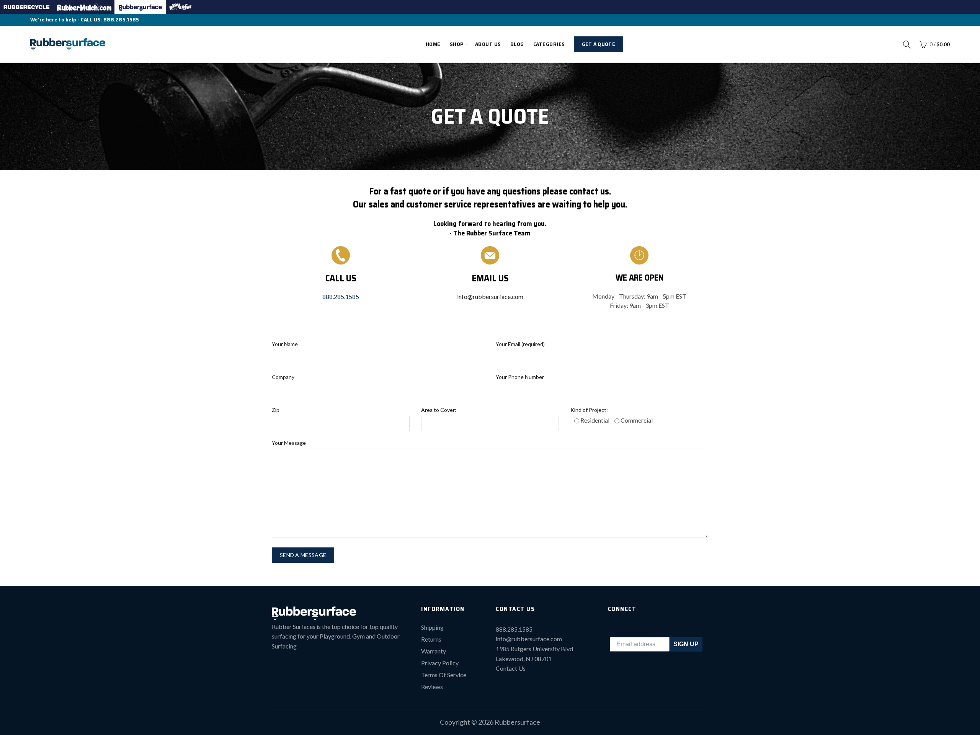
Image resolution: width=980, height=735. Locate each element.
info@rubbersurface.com (490, 296)
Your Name (285, 344)
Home (433, 44)
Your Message (289, 442)
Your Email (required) (520, 344)
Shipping (432, 627)
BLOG (517, 44)
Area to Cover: (438, 410)
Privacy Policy (440, 662)
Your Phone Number (520, 377)
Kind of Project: (589, 410)
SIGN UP (686, 644)
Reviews (432, 686)
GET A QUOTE (598, 44)
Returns (431, 639)
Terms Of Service (443, 674)
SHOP (457, 44)
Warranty (433, 651)
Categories (549, 44)
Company (283, 377)
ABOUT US (488, 44)
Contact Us (511, 668)
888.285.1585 (121, 19)
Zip (275, 410)
